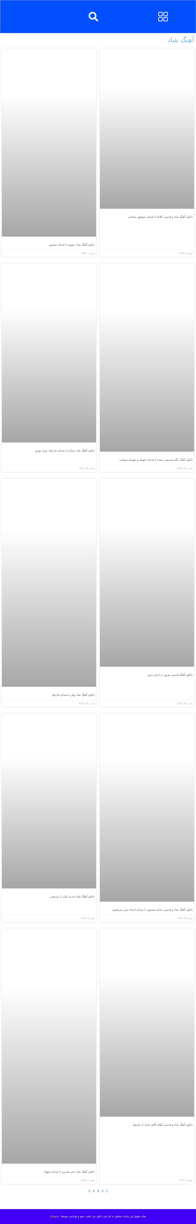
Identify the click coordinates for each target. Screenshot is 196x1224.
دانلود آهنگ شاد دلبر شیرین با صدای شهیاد (69, 1171)
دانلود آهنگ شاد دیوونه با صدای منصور (72, 244)
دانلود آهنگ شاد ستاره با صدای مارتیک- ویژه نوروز (65, 450)
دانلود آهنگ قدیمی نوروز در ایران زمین (170, 674)
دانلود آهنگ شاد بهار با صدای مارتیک (73, 694)
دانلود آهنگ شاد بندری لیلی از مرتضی (72, 896)
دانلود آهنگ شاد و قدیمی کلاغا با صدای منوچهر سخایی (160, 216)
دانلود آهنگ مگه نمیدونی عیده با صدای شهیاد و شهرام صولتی (156, 459)
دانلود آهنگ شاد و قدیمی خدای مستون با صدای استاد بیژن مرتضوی (152, 909)
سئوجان (54, 1216)
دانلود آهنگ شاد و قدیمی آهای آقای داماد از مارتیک (162, 1124)
